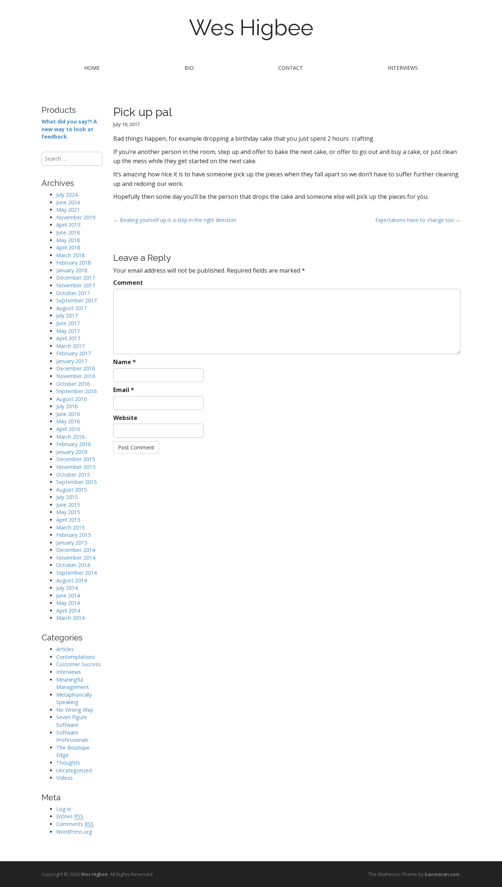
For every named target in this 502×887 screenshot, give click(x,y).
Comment (128, 283)
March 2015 (70, 527)
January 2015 (71, 542)
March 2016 (70, 436)
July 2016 (67, 406)
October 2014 (73, 564)
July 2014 (67, 587)
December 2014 (75, 549)
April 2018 (68, 247)
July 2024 (67, 194)
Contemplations (75, 656)
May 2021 (68, 209)
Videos (64, 777)
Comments (75, 823)
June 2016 (68, 413)
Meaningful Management (72, 683)
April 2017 (68, 338)
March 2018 (70, 255)
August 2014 (71, 580)
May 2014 (68, 602)
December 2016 (75, 368)
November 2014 (75, 557)
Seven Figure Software (71, 721)
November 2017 (75, 285)
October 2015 (73, 474)
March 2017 (70, 345)
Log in (63, 808)
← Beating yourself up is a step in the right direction (175, 219)
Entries (69, 816)
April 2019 (68, 224)
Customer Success (78, 664)
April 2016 (68, 428)
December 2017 (75, 277)
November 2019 (75, 217)
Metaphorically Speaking (74, 698)
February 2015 (73, 534)
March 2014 (70, 617)
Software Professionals (72, 736)
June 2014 (68, 595)
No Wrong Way (74, 709)
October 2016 (73, 383)
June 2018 (68, 232)
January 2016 (71, 451)
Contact (290, 67)
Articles (65, 649)
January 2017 (71, 361)
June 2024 (68, 202)
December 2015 (75, 459)
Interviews (403, 67)
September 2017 (76, 300)
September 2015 (76, 481)
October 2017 (73, 293)
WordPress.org (74, 831)
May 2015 (68, 512)
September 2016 (76, 391)
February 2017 (73, 353)
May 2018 (68, 240)
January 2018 (71, 270)
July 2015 (67, 496)
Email (123, 390)
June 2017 (68, 323)
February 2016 (73, 444)
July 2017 (67, 315)
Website (125, 418)
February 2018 (73, 262)
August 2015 (71, 489)
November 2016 (75, 376)
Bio (189, 67)
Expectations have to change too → (417, 219)
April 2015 (68, 519)
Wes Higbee (251, 27)
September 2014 (76, 572)
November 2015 (75, 466)
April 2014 (68, 610)
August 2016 (71, 398)
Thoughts (68, 762)
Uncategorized (74, 770)
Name (124, 362)
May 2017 (68, 330)
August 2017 (71, 308)
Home (92, 67)
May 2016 (68, 421)
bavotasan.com (442, 874)
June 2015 (68, 504)
